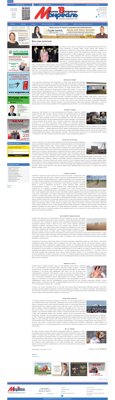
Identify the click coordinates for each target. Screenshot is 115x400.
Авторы (33, 24)
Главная (12, 24)
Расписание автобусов (14, 179)
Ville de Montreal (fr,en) (13, 170)
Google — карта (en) (13, 169)
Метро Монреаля (12, 181)
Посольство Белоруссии (14, 175)
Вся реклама (64, 24)
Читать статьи (90, 387)
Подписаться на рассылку (67, 393)
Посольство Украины (13, 173)
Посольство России (13, 172)
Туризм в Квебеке (12, 178)
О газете (63, 387)
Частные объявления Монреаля (95, 389)
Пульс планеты (43, 44)
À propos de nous (65, 389)
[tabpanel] (43, 369)
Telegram (100, 16)
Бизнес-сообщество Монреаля (82, 24)
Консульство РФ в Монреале (15, 176)
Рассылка (105, 16)
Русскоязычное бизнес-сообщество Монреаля (95, 393)
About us (63, 391)
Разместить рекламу (103, 379)
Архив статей (35, 356)
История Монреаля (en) (14, 167)
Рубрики (23, 24)
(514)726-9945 (103, 13)
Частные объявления (48, 24)
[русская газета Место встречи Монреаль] (16, 390)
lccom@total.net (103, 15)
